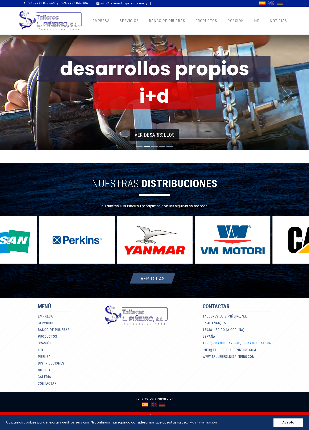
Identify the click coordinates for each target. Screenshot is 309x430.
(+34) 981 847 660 (41, 3)
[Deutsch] (280, 3)
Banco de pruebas (167, 20)
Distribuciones (51, 363)
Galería (44, 377)
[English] (271, 3)
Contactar (47, 384)
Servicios (129, 20)
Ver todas (153, 278)
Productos (206, 20)
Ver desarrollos (155, 135)
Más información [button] (203, 422)
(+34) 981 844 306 (74, 3)
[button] (23, 96)
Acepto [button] (288, 422)
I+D (257, 20)
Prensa (44, 357)
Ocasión (235, 20)
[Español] (262, 3)
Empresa (101, 20)
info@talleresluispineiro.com (122, 3)
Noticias (278, 20)
